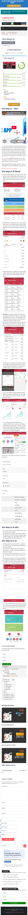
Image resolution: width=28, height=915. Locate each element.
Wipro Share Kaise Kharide (10, 874)
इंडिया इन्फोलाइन (5, 158)
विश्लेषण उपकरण (9, 686)
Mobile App (7, 45)
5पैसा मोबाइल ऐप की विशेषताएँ (9, 695)
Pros (5, 691)
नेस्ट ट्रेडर (22, 770)
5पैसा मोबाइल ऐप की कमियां (8, 697)
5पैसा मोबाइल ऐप (6, 681)
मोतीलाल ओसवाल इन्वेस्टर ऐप (8, 765)
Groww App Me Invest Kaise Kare (12, 881)
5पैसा (3, 146)
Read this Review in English (9, 168)
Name (4, 802)
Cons (5, 692)
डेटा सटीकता (8, 687)
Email (4, 808)
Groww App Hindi (7, 725)
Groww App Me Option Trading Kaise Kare (14, 879)
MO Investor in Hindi (8, 745)
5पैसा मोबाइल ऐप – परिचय (8, 694)
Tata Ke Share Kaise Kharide (10, 877)
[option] (19, 11)
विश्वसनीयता (8, 689)
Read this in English (8, 42)
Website (4, 813)
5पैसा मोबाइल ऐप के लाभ (8, 699)
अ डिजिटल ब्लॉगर (8, 18)
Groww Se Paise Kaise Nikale (11, 884)
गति (6, 683)
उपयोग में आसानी (9, 684)
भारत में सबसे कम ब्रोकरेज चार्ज (18, 11)
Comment (4, 786)
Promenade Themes (18, 912)
